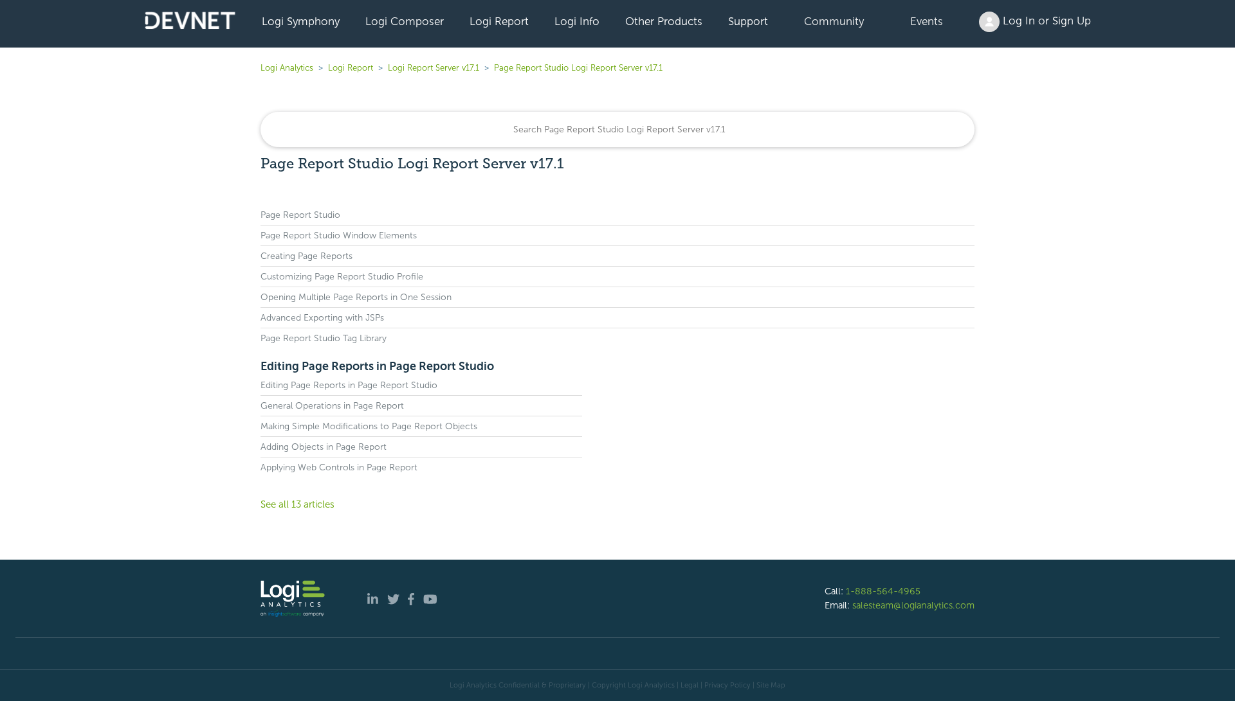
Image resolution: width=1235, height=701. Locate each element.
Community (834, 21)
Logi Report (499, 21)
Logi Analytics (287, 68)
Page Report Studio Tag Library (324, 338)
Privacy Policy (727, 684)
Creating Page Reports (306, 256)
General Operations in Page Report (332, 405)
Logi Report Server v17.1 (433, 68)
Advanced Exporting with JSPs (322, 317)
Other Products (663, 21)
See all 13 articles (297, 504)
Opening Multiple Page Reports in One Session (356, 297)
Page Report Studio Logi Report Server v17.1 (578, 68)
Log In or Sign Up (1045, 20)
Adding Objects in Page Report (324, 446)
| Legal (688, 684)
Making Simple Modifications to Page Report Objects (369, 426)
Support (748, 21)
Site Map (770, 684)
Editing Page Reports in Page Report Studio (377, 366)
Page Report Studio (300, 214)
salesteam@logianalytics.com (913, 605)
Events (926, 21)
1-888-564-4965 (883, 591)
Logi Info (576, 21)
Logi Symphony (301, 21)
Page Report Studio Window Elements (339, 235)
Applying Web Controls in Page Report (339, 467)
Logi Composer (404, 21)
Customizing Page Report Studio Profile (342, 276)
